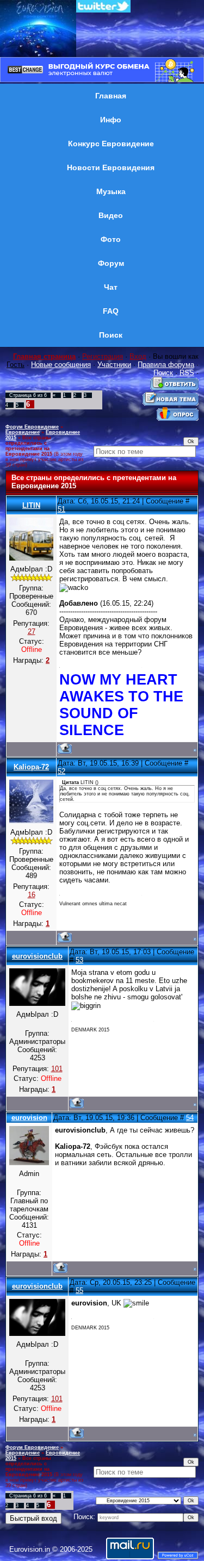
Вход (137, 356)
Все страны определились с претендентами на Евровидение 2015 (28, 446)
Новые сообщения (61, 364)
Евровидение (22, 432)
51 (61, 509)
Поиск (163, 373)
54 (190, 1118)
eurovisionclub (37, 956)
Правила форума (166, 364)
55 (79, 1290)
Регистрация (102, 356)
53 (79, 960)
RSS (187, 373)
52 (61, 771)
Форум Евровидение (32, 427)
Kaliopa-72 (31, 767)
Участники (114, 364)
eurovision (29, 1118)
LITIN (31, 505)
